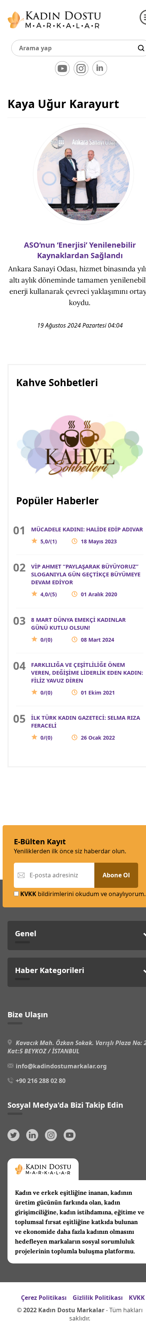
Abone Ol (116, 875)
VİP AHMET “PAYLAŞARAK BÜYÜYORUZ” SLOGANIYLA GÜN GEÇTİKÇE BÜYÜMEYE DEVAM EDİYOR (85, 580)
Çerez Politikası (44, 1297)
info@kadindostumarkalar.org (61, 1066)
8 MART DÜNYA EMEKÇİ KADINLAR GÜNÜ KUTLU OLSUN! (78, 629)
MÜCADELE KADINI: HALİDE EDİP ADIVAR (87, 535)
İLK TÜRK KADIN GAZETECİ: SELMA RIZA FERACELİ (85, 727)
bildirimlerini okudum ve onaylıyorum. (83, 894)
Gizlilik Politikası (98, 1297)
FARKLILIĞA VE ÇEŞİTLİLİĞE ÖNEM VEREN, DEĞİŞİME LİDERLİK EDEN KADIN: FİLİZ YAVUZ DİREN (87, 678)
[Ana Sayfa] (54, 30)
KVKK (137, 1297)
